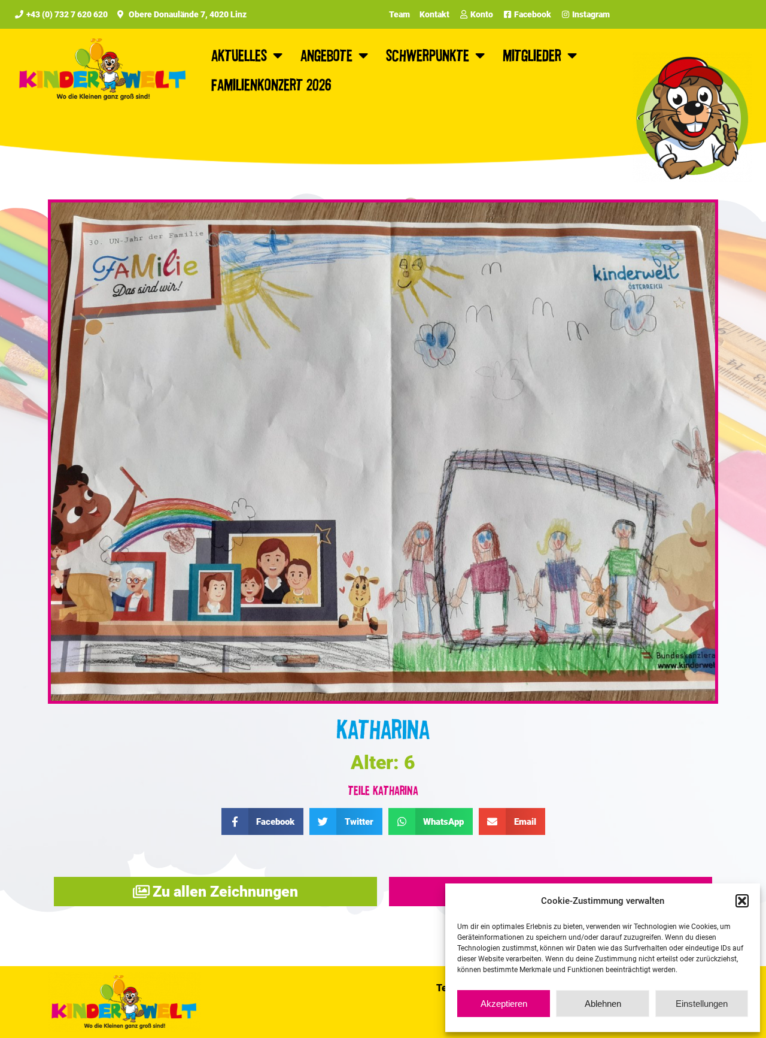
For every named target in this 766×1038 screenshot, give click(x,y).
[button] (742, 901)
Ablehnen (603, 1003)
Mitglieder (532, 55)
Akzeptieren (504, 1003)
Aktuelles (239, 55)
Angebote (326, 55)
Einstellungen (702, 1003)
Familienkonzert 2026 (271, 84)
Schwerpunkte (427, 55)
